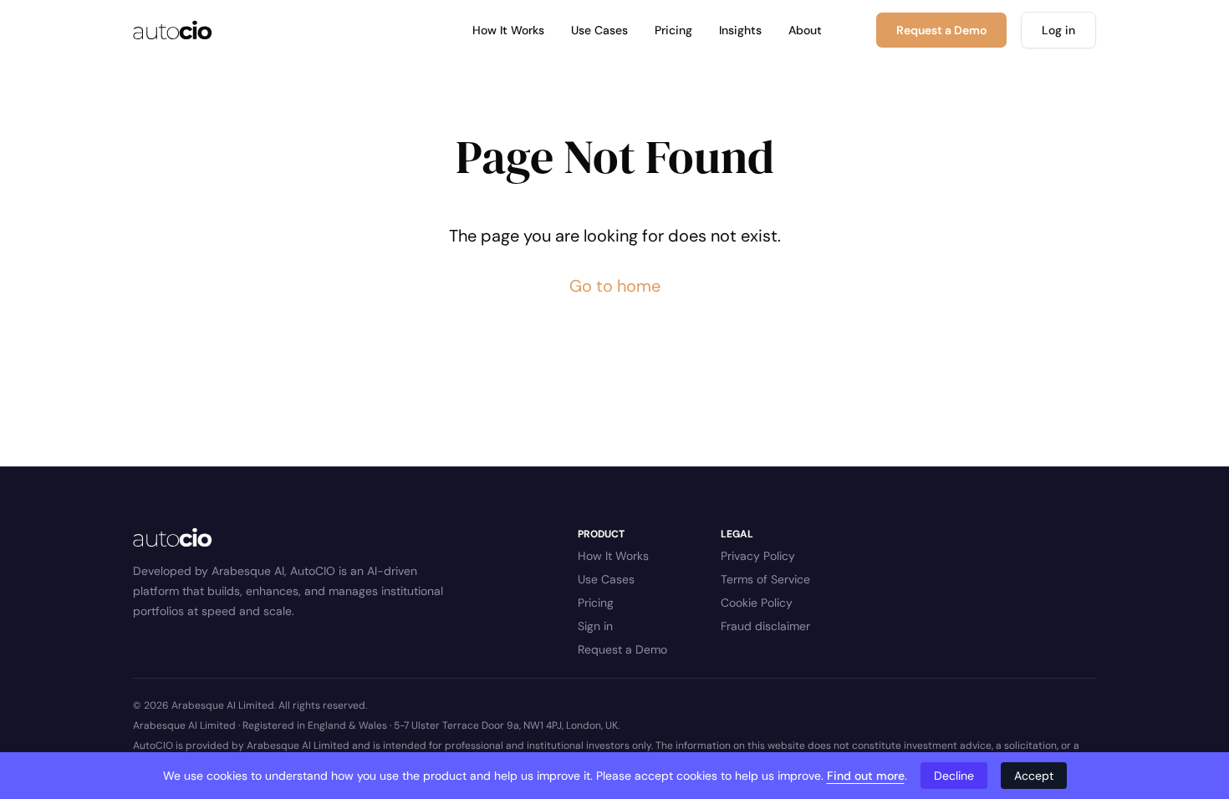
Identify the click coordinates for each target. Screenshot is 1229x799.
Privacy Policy (758, 555)
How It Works (508, 30)
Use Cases (599, 30)
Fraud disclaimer (765, 626)
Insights (740, 30)
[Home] (172, 30)
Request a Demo (622, 649)
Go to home (614, 286)
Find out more (866, 775)
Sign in (595, 626)
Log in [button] (1058, 30)
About (805, 30)
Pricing (673, 30)
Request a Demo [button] (941, 30)
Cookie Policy (757, 602)
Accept (1033, 775)
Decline (954, 775)
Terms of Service (765, 579)
